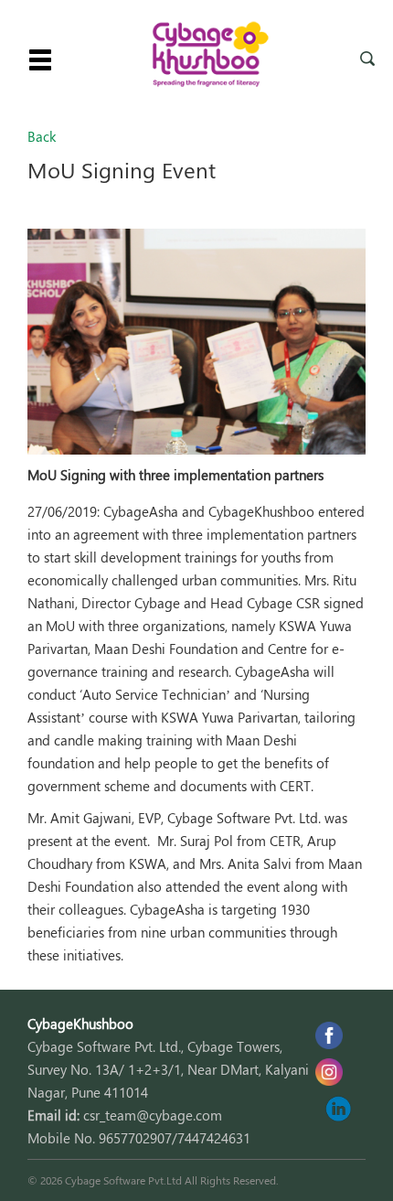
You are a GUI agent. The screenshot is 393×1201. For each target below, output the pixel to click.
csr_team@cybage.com (152, 1115)
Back (41, 136)
